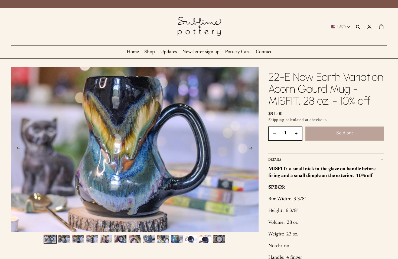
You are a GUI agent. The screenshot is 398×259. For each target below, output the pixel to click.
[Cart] (381, 27)
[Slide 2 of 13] (64, 239)
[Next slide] (253, 149)
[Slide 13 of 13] (219, 239)
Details (275, 159)
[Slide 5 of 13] (106, 239)
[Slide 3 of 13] (78, 239)
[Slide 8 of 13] (149, 239)
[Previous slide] (17, 149)
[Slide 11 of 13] (191, 239)
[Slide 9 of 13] (163, 239)
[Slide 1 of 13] (50, 239)
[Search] (358, 27)
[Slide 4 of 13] (92, 239)
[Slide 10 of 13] (177, 239)
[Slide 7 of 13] (135, 239)
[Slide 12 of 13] (205, 239)
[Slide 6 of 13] (120, 239)
